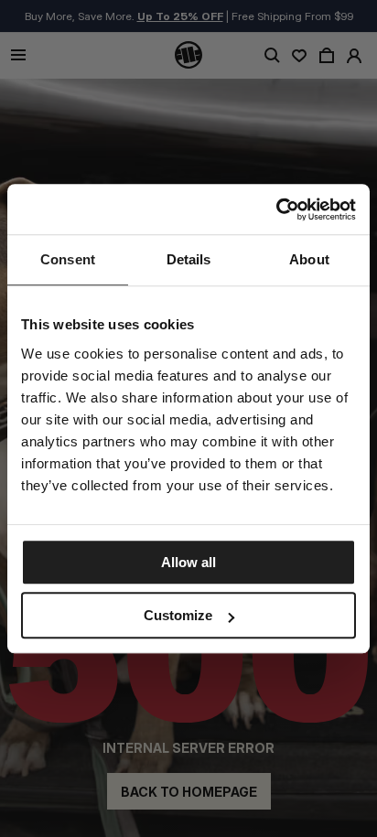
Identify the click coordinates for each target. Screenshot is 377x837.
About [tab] (309, 259)
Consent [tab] (67, 259)
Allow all (188, 562)
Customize (178, 615)
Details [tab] (189, 259)
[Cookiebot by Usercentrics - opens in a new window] (276, 209)
